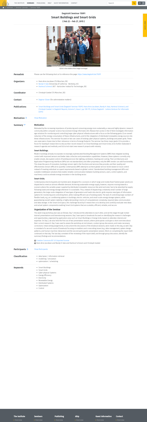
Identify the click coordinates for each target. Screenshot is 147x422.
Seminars (10, 8)
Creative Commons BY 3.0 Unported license (52, 240)
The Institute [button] (19, 3)
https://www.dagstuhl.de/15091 (89, 74)
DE (143, 3)
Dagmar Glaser (44, 100)
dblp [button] (49, 3)
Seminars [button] (30, 3)
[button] (51, 46)
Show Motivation (40, 118)
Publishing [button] (41, 3)
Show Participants (41, 249)
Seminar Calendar (22, 8)
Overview (18, 420)
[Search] (134, 3)
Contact (74, 3)
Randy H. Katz (44, 84)
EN (140, 3)
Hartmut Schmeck (45, 86)
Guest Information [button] (61, 3)
